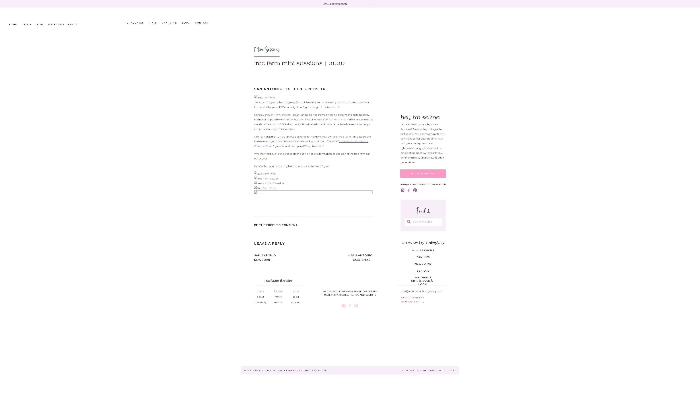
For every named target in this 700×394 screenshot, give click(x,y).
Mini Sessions (267, 49)
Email (258, 316)
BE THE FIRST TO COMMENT (276, 225)
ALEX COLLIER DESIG (271, 370)
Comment (261, 259)
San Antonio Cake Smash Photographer (360, 260)
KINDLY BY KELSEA (316, 370)
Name (258, 305)
